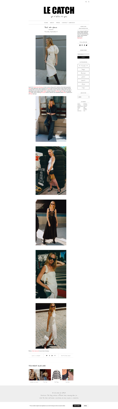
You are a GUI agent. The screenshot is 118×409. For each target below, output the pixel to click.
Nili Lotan (43, 92)
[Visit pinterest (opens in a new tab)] (55, 355)
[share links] (86, 1)
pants (83, 80)
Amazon (78, 103)
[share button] (88, 1)
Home (46, 22)
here (65, 92)
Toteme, (45, 91)
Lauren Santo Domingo (38, 87)
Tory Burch (85, 109)
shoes (83, 84)
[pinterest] (82, 45)
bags (83, 69)
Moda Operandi (35, 350)
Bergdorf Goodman (80, 106)
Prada (49, 88)
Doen (84, 110)
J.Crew (78, 108)
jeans (83, 77)
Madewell (85, 108)
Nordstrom (85, 106)
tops (83, 88)
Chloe (30, 88)
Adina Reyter (79, 110)
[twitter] (87, 45)
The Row (57, 91)
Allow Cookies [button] (77, 405)
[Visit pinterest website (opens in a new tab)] (33, 38)
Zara (62, 91)
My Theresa (85, 103)
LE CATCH (59, 10)
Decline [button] (85, 405)
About (52, 22)
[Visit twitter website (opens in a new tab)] (47, 355)
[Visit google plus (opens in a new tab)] (52, 355)
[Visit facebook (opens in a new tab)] (49, 355)
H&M (84, 107)
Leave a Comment (36, 355)
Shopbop (78, 107)
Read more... (80, 37)
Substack (72, 22)
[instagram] (80, 45)
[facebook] (85, 45)
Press (58, 22)
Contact (65, 22)
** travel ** (83, 66)
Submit (83, 57)
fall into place (51, 27)
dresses (83, 73)
